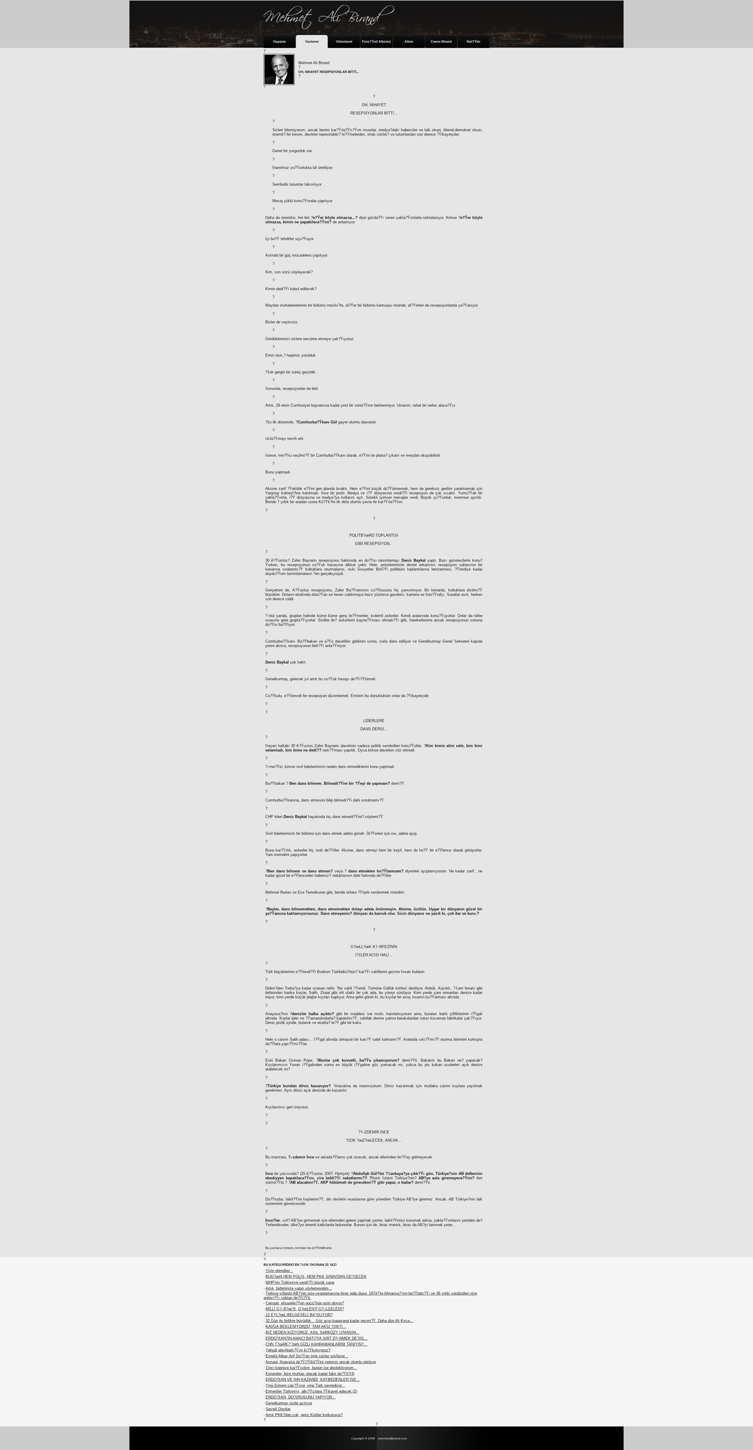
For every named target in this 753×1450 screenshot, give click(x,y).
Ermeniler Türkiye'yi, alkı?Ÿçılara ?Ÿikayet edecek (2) (311, 1391)
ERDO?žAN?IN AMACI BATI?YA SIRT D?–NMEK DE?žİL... (317, 1338)
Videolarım (344, 41)
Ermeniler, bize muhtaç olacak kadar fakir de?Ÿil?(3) (310, 1373)
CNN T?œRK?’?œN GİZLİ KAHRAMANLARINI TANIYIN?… (316, 1344)
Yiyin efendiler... (279, 1270)
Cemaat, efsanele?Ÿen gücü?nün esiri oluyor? (305, 1303)
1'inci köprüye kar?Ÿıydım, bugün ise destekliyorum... (311, 1368)
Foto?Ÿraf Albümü (376, 41)
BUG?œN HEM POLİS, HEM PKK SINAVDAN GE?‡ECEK (316, 1276)
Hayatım (279, 41)
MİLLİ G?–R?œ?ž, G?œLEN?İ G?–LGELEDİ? (305, 1309)
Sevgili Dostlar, (278, 1409)
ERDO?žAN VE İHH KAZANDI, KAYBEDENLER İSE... (313, 1379)
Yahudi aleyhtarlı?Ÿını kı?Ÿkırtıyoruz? (298, 1350)
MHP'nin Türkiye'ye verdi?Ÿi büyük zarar (300, 1282)
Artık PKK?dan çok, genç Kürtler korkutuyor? (304, 1415)
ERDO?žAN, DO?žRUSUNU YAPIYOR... (301, 1397)
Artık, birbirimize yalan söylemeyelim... (299, 1288)
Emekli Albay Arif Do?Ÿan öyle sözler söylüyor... (307, 1356)
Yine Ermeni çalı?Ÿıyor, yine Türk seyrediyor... (305, 1385)
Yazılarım (312, 41)
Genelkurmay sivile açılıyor (289, 1403)
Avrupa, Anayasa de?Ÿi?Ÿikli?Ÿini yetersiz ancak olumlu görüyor (321, 1362)
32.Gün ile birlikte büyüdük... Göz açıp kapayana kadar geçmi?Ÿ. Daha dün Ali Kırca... (339, 1320)
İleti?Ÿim (473, 41)
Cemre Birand (441, 41)
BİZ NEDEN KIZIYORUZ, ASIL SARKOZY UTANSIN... (312, 1332)
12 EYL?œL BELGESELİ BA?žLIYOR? (299, 1315)
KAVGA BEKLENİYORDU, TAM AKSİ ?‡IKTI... (306, 1326)
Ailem (408, 41)
